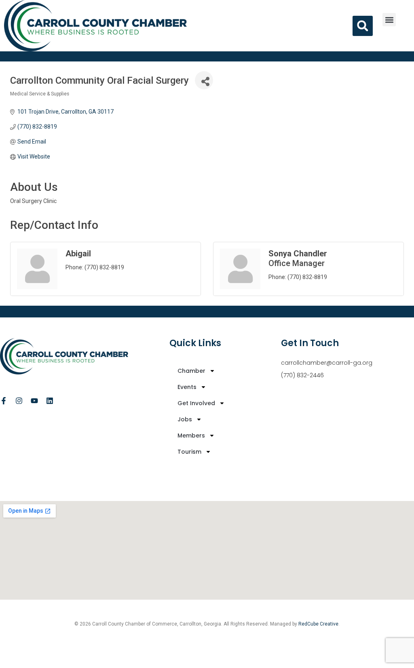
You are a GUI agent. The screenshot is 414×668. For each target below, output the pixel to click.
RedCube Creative (318, 624)
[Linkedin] (49, 400)
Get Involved (196, 403)
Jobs (184, 419)
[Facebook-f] (3, 400)
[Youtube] (34, 400)
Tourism (189, 452)
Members (191, 435)
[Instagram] (19, 400)
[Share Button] (204, 80)
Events (186, 387)
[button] (389, 19)
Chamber (191, 371)
